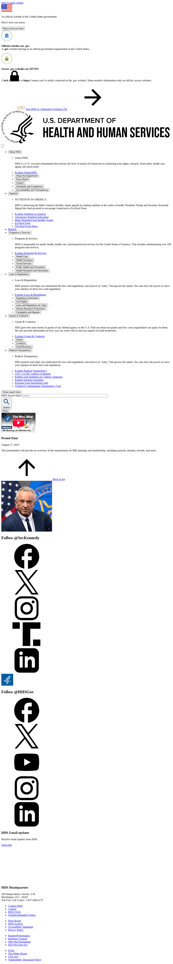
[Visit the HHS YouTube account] (26, 774)
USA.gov (13, 956)
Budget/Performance (19, 935)
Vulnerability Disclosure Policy (24, 959)
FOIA (11, 950)
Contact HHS (15, 905)
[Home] (86, 142)
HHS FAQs (14, 912)
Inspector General (17, 938)
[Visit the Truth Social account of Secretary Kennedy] (26, 646)
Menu (5, 411)
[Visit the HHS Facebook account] (26, 721)
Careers (12, 909)
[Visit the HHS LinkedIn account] (26, 826)
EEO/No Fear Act (17, 944)
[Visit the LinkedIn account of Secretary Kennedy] (26, 672)
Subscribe (6, 845)
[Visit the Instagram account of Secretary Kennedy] (26, 620)
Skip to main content (12, 2)
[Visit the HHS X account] (26, 748)
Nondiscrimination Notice (22, 915)
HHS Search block (11, 395)
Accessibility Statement (20, 926)
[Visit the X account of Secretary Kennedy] (26, 594)
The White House (17, 953)
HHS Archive (15, 923)
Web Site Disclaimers (19, 941)
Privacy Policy (16, 929)
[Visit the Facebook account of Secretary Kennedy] (26, 568)
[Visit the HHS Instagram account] (26, 800)
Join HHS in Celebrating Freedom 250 (47, 109)
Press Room (14, 920)
